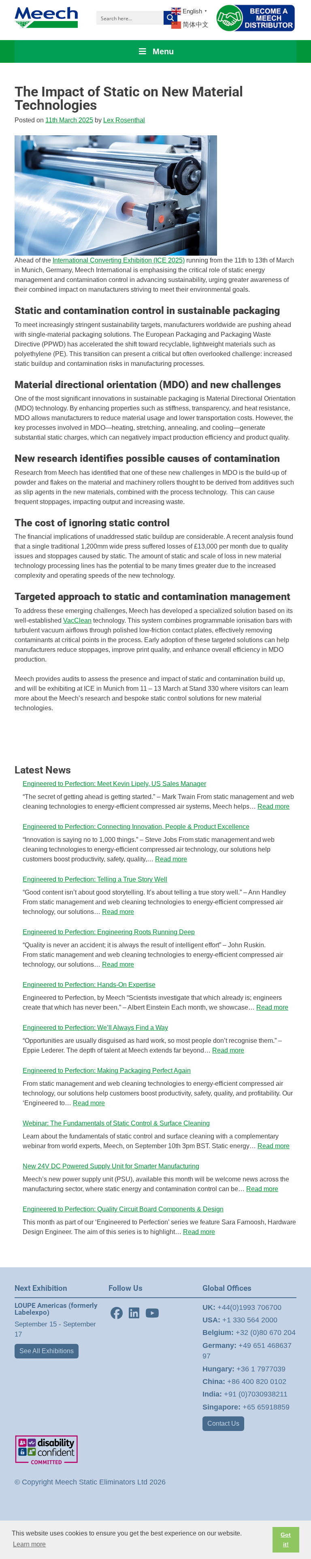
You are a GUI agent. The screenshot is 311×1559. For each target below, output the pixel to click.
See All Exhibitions (46, 1351)
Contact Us (223, 1423)
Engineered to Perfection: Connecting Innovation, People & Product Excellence (136, 826)
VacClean (77, 620)
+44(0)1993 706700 (241, 1307)
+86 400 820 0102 (244, 1381)
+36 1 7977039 (243, 1369)
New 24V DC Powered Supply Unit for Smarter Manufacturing (111, 1166)
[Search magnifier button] (170, 18)
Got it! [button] (286, 1539)
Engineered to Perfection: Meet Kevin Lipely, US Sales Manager (114, 783)
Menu (163, 51)
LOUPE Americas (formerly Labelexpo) (56, 1308)
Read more (274, 806)
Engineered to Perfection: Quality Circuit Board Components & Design (123, 1209)
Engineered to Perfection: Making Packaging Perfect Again (107, 1070)
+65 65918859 (246, 1407)
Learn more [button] (29, 1544)
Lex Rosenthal (124, 120)
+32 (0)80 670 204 (249, 1332)
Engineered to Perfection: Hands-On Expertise (89, 984)
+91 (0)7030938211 (245, 1394)
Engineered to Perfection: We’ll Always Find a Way (95, 1027)
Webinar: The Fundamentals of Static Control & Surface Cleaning (116, 1123)
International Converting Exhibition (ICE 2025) (119, 260)
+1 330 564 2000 (239, 1320)
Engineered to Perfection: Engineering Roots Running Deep (109, 932)
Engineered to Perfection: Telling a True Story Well (95, 879)
